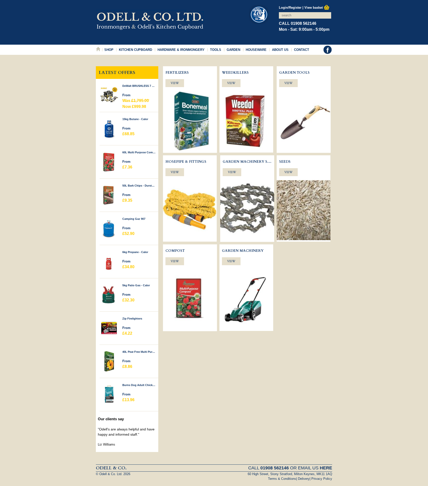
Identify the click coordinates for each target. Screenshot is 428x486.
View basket (314, 7)
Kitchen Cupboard (135, 50)
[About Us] (258, 15)
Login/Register (290, 7)
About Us (280, 50)
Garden (233, 50)
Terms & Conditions (282, 479)
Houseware (256, 50)
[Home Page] (150, 27)
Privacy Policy (321, 479)
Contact (301, 50)
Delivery (304, 479)
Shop (108, 50)
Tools (215, 50)
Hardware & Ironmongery (181, 50)
